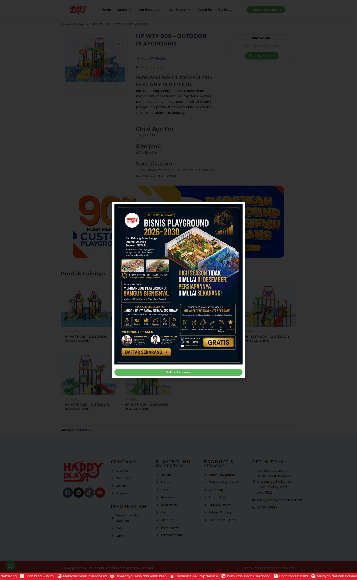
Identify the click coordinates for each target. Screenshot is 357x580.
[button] (238, 208)
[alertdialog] (178, 576)
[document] (178, 290)
